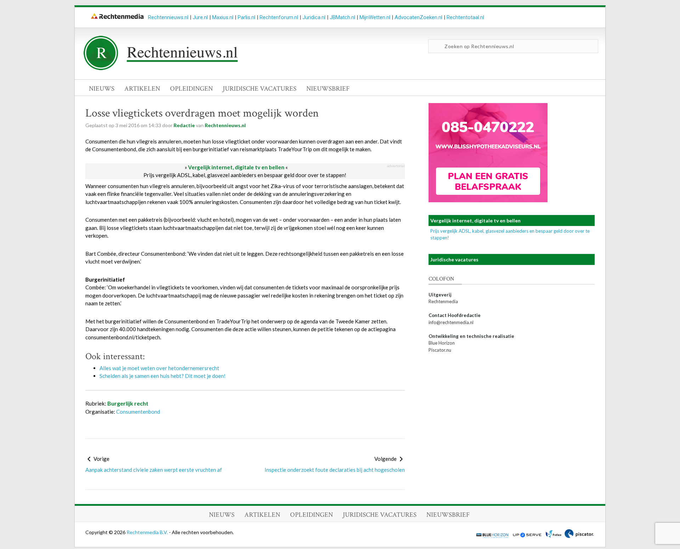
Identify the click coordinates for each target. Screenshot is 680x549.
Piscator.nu (440, 350)
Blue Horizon (442, 343)
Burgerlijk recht (127, 403)
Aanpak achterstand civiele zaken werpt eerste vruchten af (153, 469)
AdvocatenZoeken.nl (418, 17)
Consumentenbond (138, 411)
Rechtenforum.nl (279, 17)
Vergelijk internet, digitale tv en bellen (236, 167)
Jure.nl (200, 17)
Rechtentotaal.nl (465, 17)
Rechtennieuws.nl (168, 17)
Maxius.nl (222, 17)
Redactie (184, 125)
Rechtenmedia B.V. (147, 532)
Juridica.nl (313, 17)
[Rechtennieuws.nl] (161, 68)
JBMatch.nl (342, 17)
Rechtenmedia (443, 301)
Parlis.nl (246, 17)
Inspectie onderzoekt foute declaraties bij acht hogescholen (335, 469)
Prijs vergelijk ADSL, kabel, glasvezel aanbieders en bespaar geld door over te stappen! (244, 175)
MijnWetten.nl (374, 17)
